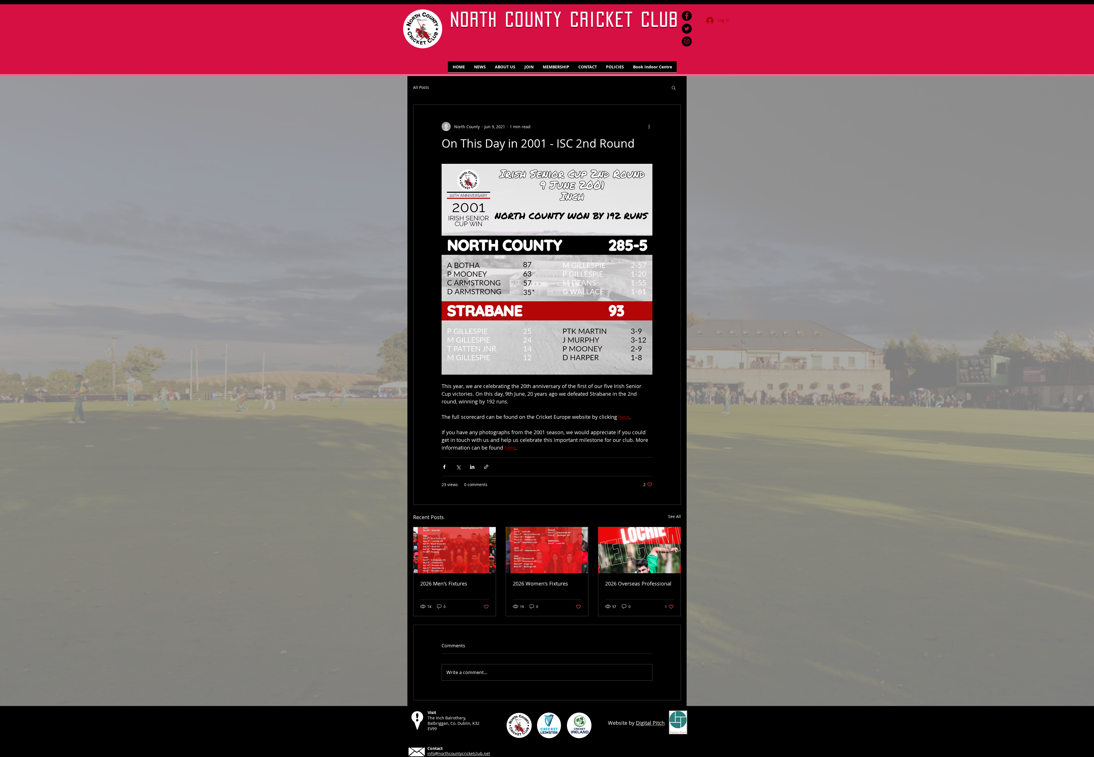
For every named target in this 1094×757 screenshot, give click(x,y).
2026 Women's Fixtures (540, 583)
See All (674, 516)
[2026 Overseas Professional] (639, 550)
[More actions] (649, 126)
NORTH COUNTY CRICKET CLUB (564, 19)
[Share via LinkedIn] (472, 467)
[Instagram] (687, 41)
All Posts (421, 87)
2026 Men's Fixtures (443, 583)
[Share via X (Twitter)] (458, 467)
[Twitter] (687, 29)
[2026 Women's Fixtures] (547, 550)
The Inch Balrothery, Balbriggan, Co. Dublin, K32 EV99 (453, 723)
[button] (673, 87)
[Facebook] (687, 16)
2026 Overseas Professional (638, 583)
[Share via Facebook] (444, 467)
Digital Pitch (650, 722)
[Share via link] (486, 467)
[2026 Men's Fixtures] (454, 550)
